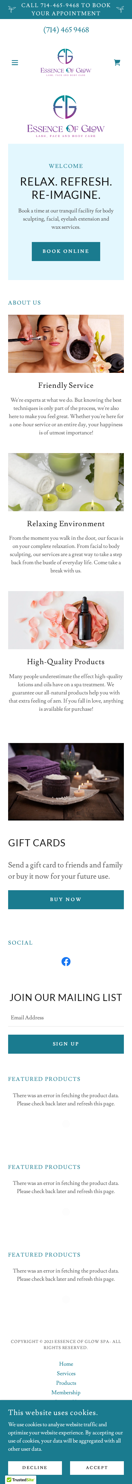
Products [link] (66, 1383)
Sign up (66, 1044)
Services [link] (66, 1373)
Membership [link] (66, 1392)
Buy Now (66, 900)
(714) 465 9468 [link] (66, 30)
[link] (66, 62)
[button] (16, 62)
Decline (35, 1467)
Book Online (66, 251)
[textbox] (66, 1017)
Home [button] (66, 1364)
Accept (97, 1467)
